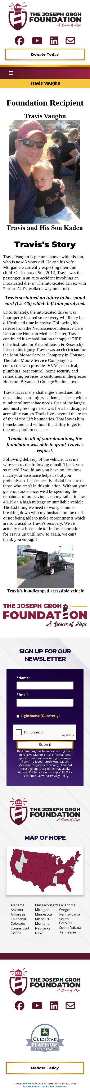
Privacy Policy (59, 776)
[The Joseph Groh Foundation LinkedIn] (54, 40)
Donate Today (45, 54)
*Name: (23, 678)
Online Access (35, 1083)
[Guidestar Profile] (45, 1037)
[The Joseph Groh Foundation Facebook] (19, 40)
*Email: (22, 695)
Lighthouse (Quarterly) (40, 716)
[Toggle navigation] (11, 73)
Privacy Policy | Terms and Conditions (45, 1086)
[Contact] (70, 40)
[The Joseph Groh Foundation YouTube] (37, 40)
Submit (45, 745)
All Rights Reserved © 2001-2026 (60, 1084)
